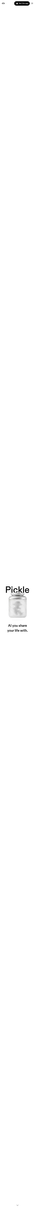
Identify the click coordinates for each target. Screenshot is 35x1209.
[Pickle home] (3, 3)
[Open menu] (32, 3)
